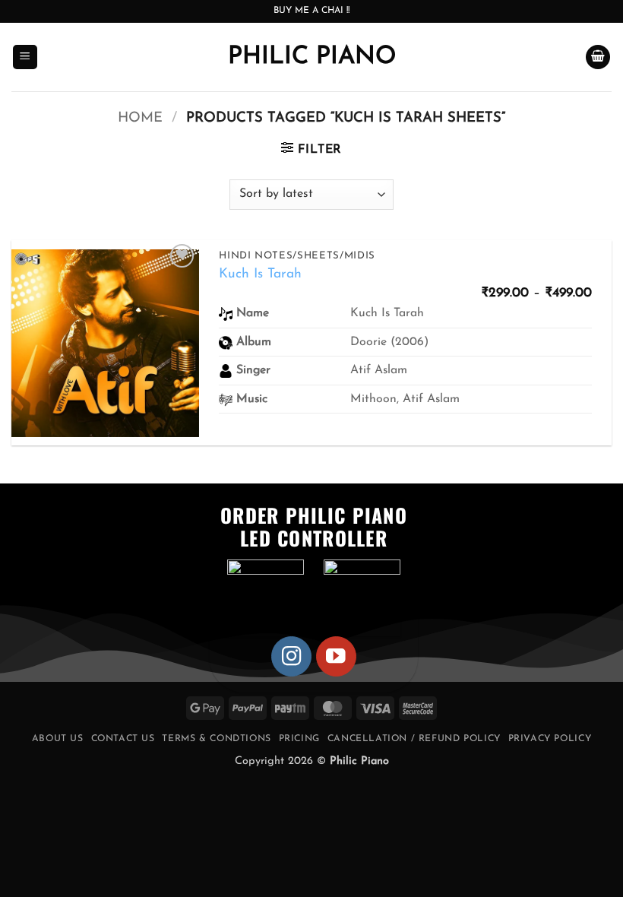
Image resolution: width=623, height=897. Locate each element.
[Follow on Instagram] (291, 656)
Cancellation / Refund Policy (414, 738)
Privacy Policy (550, 738)
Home (140, 118)
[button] (25, 57)
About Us (58, 738)
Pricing (299, 738)
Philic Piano (312, 57)
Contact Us (123, 738)
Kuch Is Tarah (260, 274)
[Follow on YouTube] (336, 656)
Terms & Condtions (216, 738)
